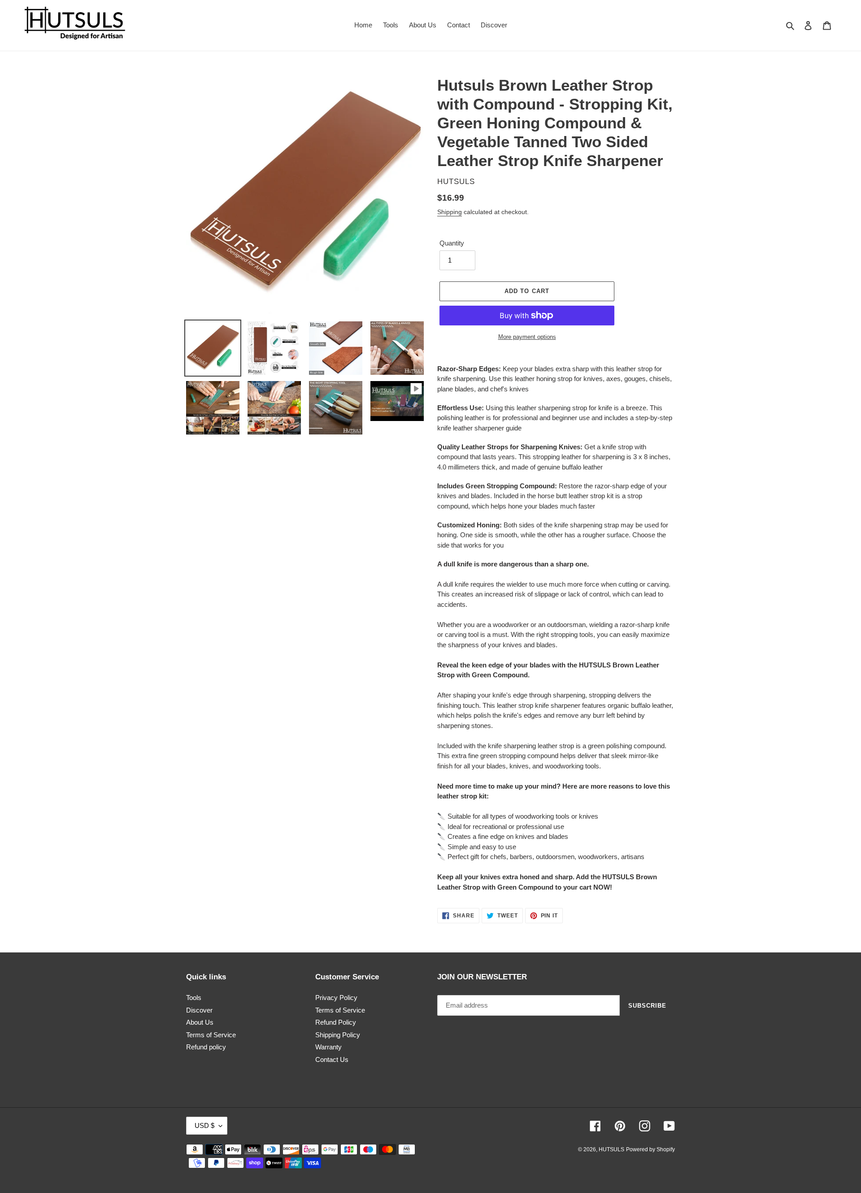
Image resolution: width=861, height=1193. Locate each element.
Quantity (451, 243)
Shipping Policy (337, 1035)
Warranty (328, 1047)
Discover (199, 1010)
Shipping (449, 211)
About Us (199, 1022)
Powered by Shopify (650, 1149)
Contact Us (331, 1059)
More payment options (527, 336)
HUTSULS (611, 1149)
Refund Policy (335, 1022)
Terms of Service (211, 1035)
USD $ (204, 1125)
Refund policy (206, 1047)
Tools (193, 997)
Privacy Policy (336, 997)
